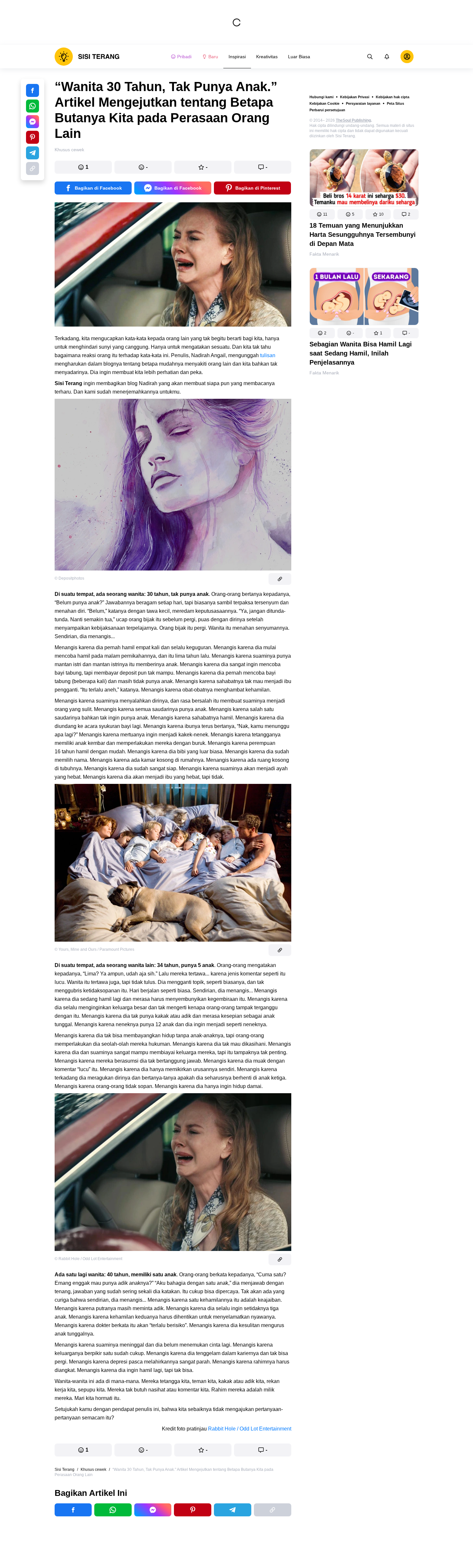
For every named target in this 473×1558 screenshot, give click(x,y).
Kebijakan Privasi (354, 97)
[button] (322, 214)
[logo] (87, 56)
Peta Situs (395, 103)
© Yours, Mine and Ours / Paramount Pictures (94, 949)
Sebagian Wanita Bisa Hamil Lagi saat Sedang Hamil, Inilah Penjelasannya (360, 353)
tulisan (267, 355)
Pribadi (184, 56)
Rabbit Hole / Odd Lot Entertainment (249, 1428)
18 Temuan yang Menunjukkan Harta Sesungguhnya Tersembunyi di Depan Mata (362, 234)
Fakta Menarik (324, 254)
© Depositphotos (69, 578)
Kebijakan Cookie (324, 103)
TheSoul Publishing (353, 120)
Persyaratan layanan (363, 103)
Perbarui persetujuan (327, 110)
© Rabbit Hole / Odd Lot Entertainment (88, 1258)
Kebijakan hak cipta (392, 97)
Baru (213, 56)
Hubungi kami (321, 97)
